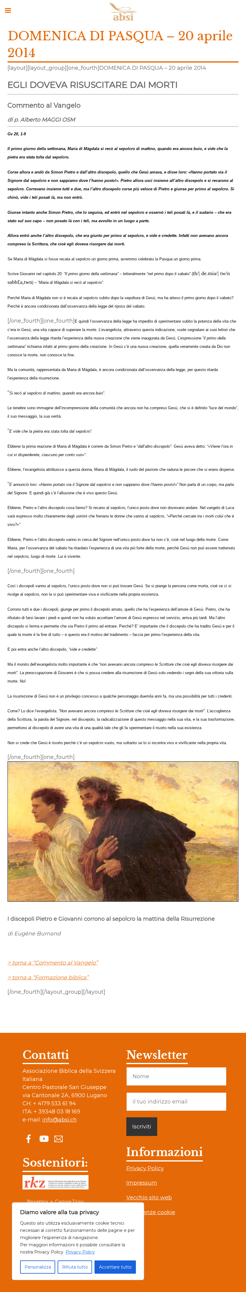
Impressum (141, 1183)
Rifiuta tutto (75, 1267)
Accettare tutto (115, 1267)
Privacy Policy (80, 1252)
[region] (78, 1241)
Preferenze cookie (150, 1212)
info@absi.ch (59, 1119)
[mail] (58, 1138)
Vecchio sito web (149, 1197)
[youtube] (44, 1138)
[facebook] (28, 1138)
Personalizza (38, 1267)
